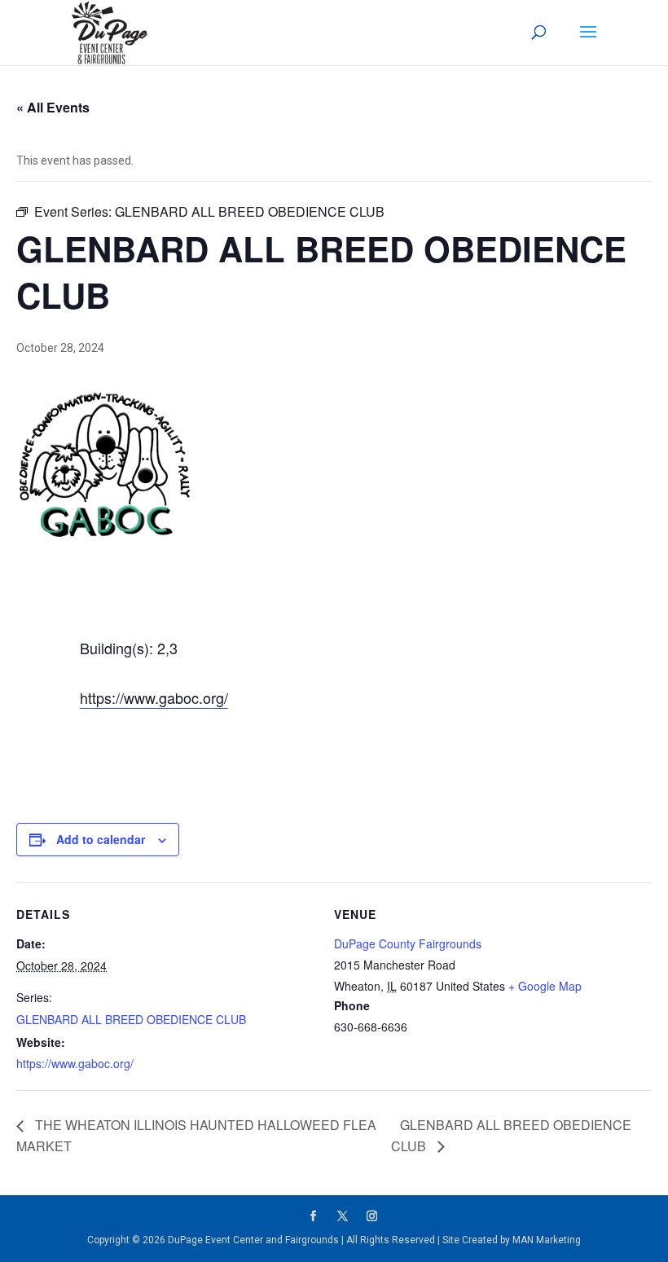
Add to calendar (100, 839)
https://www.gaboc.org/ (154, 697)
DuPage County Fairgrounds (407, 943)
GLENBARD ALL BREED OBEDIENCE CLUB (131, 1019)
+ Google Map (545, 986)
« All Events (53, 107)
